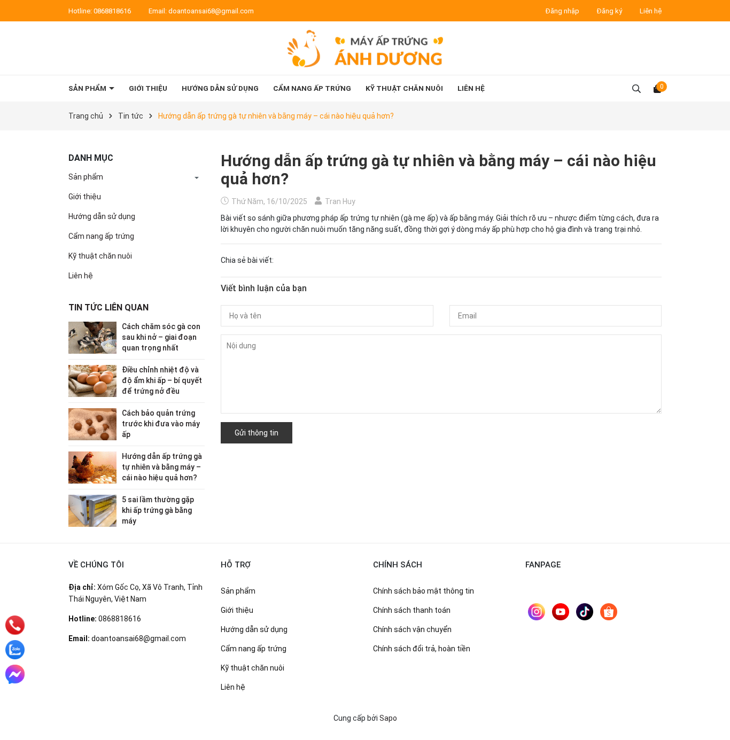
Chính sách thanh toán (412, 610)
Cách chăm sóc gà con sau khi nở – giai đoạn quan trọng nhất (161, 337)
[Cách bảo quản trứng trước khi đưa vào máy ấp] (92, 423)
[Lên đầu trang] (711, 721)
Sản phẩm (88, 88)
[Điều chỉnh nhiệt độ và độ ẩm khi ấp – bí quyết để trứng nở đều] (92, 380)
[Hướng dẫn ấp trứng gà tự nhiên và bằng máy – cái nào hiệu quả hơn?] (92, 467)
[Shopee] (608, 612)
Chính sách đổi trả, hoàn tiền (421, 648)
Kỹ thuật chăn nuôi (404, 88)
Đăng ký (609, 11)
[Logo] (365, 48)
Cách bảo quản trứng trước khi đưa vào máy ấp (161, 423)
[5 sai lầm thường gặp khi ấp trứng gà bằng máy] (92, 510)
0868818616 (113, 11)
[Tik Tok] (584, 612)
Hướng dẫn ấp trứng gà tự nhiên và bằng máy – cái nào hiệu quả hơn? (162, 466)
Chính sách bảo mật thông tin (423, 591)
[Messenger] (15, 674)
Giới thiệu (148, 88)
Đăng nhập (562, 11)
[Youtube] (560, 612)
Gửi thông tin (256, 433)
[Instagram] (536, 612)
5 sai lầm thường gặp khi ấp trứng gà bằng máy (158, 510)
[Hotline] (15, 625)
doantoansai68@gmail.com (211, 11)
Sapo (388, 718)
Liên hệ (651, 11)
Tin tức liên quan (108, 307)
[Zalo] (15, 649)
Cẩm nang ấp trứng (312, 88)
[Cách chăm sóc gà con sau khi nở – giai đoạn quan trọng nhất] (92, 337)
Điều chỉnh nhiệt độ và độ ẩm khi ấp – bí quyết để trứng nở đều (162, 380)
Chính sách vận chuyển (412, 629)
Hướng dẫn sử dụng (220, 88)
